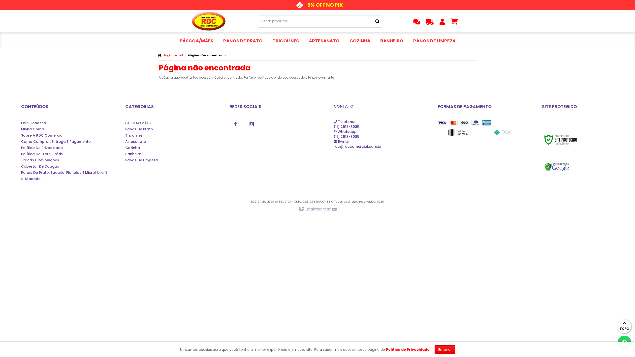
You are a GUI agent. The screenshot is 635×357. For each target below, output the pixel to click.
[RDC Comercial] (208, 21)
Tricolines (134, 135)
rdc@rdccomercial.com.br (358, 144)
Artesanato (135, 141)
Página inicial (173, 55)
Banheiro (133, 153)
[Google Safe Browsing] (567, 167)
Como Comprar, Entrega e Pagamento (56, 141)
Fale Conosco (33, 122)
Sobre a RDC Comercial (42, 135)
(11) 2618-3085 (346, 124)
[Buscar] (377, 21)
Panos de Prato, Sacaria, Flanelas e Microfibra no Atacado (64, 175)
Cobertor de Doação (40, 166)
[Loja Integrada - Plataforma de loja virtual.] (317, 209)
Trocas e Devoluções (40, 160)
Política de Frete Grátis (42, 153)
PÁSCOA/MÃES (138, 122)
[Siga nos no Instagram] (252, 123)
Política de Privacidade (42, 147)
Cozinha (132, 147)
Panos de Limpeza (141, 160)
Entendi (444, 349)
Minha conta (32, 129)
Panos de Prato (139, 129)
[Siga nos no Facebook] (235, 123)
